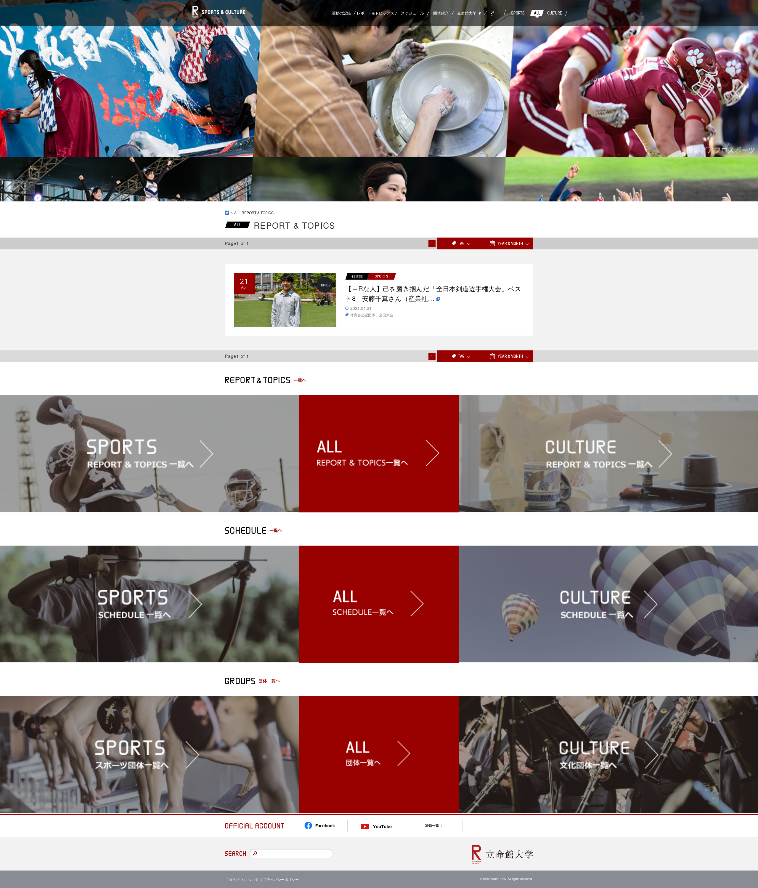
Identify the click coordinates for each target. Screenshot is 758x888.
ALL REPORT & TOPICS (254, 212)
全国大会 (386, 314)
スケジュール (412, 13)
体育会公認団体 (362, 314)
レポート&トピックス (375, 13)
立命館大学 (466, 13)
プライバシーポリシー (281, 879)
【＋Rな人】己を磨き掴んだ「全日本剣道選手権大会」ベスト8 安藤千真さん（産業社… (433, 293)
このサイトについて (242, 879)
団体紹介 (441, 13)
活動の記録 (341, 13)
